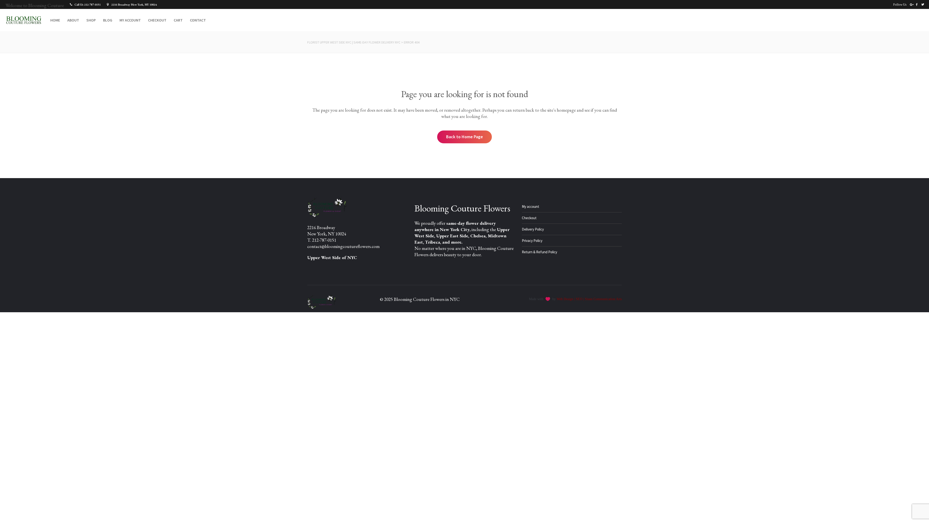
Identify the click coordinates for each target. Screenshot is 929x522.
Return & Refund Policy (539, 252)
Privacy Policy (532, 240)
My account (530, 206)
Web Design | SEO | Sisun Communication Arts (589, 299)
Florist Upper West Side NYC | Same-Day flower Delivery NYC (353, 42)
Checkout (529, 218)
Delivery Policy (533, 229)
